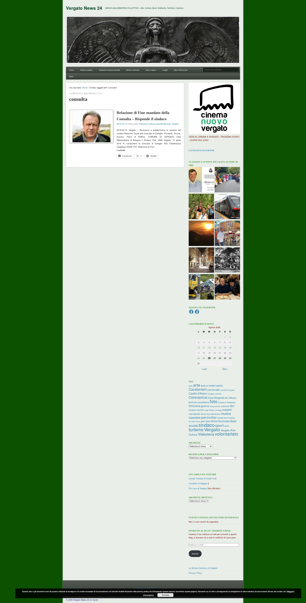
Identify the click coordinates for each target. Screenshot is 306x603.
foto (213, 401)
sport (219, 425)
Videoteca (206, 434)
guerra (205, 406)
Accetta (165, 595)
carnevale (213, 390)
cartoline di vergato (227, 390)
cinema (218, 393)
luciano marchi (196, 409)
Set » (224, 368)
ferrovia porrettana (199, 402)
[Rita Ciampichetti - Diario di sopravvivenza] (201, 234)
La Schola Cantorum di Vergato (203, 567)
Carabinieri (198, 389)
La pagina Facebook (202, 150)
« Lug (204, 368)
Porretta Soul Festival (225, 417)
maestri (227, 409)
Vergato (175, 123)
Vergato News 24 (84, 8)
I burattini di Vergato (198, 483)
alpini (191, 386)
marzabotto (194, 413)
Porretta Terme (194, 421)
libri (232, 406)
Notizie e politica (86, 70)
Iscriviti (195, 553)
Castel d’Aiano (198, 393)
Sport (71, 76)
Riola (214, 421)
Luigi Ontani (209, 410)
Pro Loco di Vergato (198, 488)
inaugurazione (215, 406)
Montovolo (215, 414)
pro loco (205, 421)
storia (226, 426)
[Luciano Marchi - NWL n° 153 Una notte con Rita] (201, 260)
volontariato (226, 433)
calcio (219, 385)
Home (71, 70)
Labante (225, 406)
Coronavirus (198, 397)
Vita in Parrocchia (180, 70)
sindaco (206, 424)
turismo (196, 429)
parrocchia (208, 417)
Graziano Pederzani (227, 402)
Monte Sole (206, 414)
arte (196, 385)
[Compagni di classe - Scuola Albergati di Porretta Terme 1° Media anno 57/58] (227, 260)
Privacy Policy (195, 572)
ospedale (194, 417)
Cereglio (211, 393)
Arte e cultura (151, 70)
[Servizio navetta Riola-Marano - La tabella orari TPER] (227, 207)
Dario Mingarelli (216, 397)
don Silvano (230, 397)
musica (226, 413)
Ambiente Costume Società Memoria (155, 123)
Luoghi (165, 70)
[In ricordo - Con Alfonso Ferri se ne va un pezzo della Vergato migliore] (201, 180)
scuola (193, 425)
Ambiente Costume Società (109, 70)
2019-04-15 (122, 123)
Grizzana (194, 406)
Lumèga (218, 410)
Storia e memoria (132, 70)
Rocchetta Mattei (227, 421)
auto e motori (208, 385)
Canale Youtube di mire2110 (202, 478)
